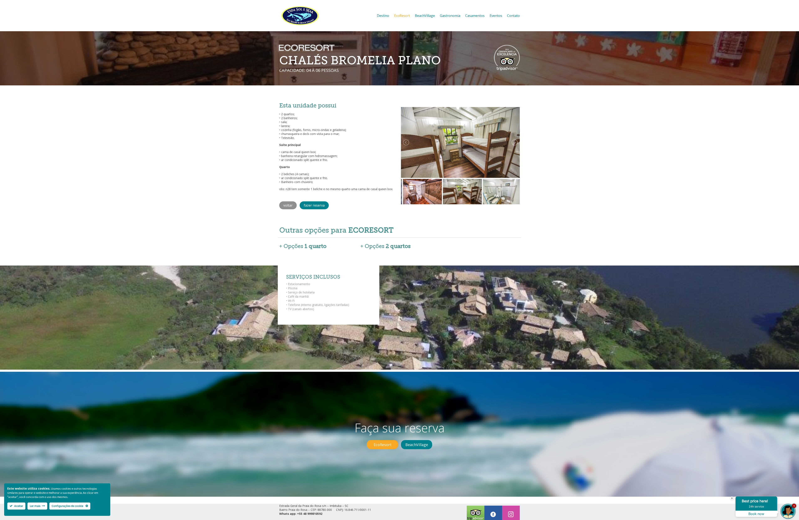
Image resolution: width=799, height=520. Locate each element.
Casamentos (475, 15)
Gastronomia (450, 15)
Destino (383, 15)
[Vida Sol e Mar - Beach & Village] (308, 15)
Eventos (496, 15)
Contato (513, 15)
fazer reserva (314, 205)
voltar (288, 205)
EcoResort (402, 15)
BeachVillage (425, 15)
